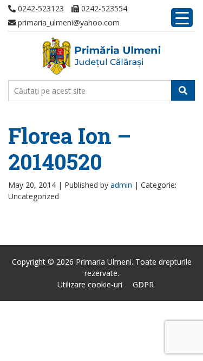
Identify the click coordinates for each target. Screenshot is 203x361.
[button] (183, 90)
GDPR (143, 284)
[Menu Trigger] (182, 17)
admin (121, 185)
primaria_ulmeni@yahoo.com (68, 22)
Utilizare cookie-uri (89, 284)
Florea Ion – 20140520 (69, 148)
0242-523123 (40, 8)
